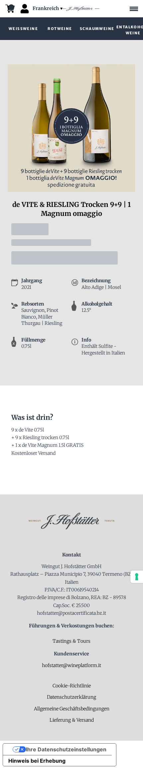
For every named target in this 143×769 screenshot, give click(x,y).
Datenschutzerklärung (71, 697)
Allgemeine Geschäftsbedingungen (71, 709)
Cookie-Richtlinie (72, 686)
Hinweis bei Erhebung (37, 760)
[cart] (10, 8)
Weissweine (23, 28)
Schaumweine (97, 28)
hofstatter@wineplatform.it (71, 665)
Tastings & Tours (71, 641)
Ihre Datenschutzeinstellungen (66, 749)
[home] (80, 9)
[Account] (24, 8)
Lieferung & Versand (72, 720)
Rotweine (60, 28)
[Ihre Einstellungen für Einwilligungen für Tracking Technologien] (136, 576)
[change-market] (48, 8)
